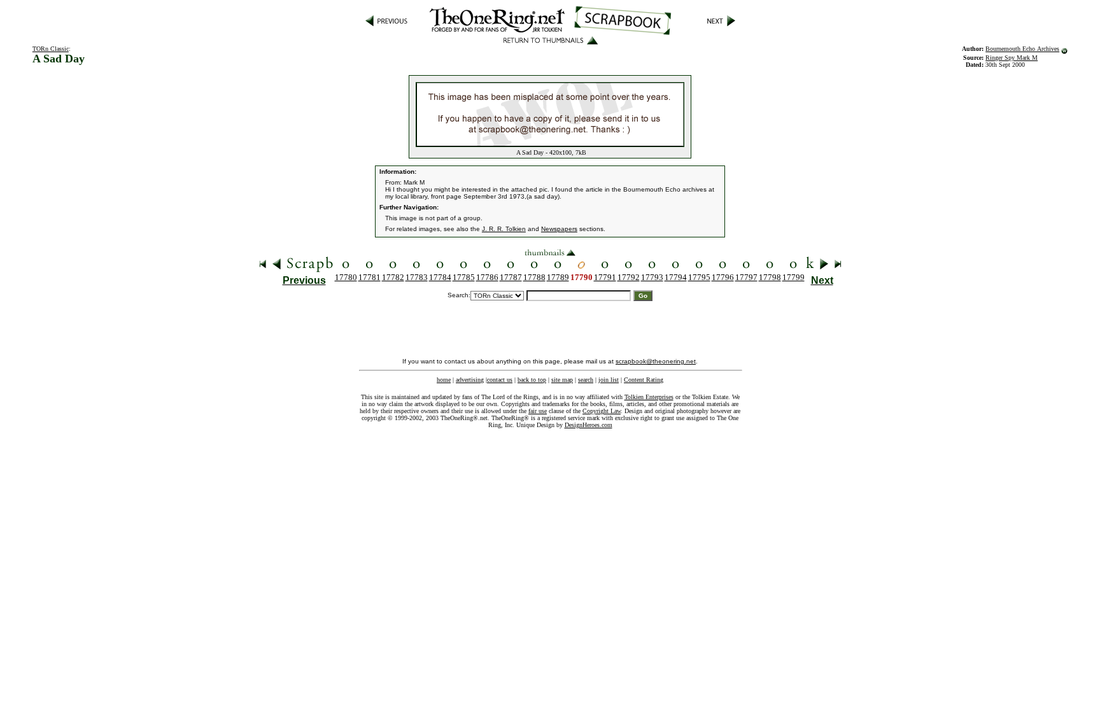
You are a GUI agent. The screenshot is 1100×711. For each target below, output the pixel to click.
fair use (537, 410)
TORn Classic (50, 48)
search (585, 379)
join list (608, 379)
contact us (499, 379)
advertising (470, 379)
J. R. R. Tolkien (504, 228)
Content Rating (643, 379)
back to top (532, 379)
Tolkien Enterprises (648, 396)
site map (562, 379)
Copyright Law (601, 410)
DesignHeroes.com (588, 424)
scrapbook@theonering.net (656, 361)
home (444, 379)
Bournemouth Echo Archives (1022, 48)
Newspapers (559, 228)
